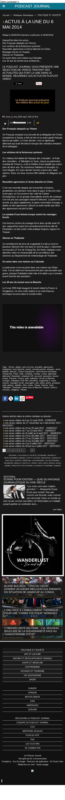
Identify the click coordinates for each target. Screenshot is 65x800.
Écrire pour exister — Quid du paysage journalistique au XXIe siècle (31, 481)
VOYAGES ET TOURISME (43, 466)
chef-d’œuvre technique (46, 371)
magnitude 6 (44, 380)
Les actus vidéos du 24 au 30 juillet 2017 (24, 435)
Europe (32, 688)
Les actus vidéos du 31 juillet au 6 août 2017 (26, 433)
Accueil (6, 15)
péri (37, 383)
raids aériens (8, 385)
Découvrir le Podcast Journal (32, 718)
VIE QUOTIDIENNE (52, 460)
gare (27, 378)
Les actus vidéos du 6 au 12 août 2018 (23, 420)
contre (44, 374)
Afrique (32, 693)
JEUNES (8, 466)
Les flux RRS (33, 744)
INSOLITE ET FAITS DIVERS (22, 466)
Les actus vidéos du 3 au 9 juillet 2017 (23, 443)
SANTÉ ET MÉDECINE (23, 460)
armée (28, 369)
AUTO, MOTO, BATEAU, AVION (49, 463)
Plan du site (32, 735)
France (21, 378)
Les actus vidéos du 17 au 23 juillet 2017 (24, 438)
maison (5, 383)
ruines (30, 385)
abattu (18, 367)
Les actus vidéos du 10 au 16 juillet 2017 (24, 441)
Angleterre (6, 369)
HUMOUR (57, 466)
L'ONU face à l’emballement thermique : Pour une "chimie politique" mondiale (32, 612)
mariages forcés (17, 383)
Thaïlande (16, 387)
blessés (13, 371)
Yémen (23, 390)
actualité (38, 367)
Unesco (53, 387)
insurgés (6, 380)
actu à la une (28, 367)
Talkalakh (6, 387)
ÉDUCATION (45, 458)
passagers (29, 383)
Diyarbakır (15, 376)
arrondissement (39, 369)
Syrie (51, 385)
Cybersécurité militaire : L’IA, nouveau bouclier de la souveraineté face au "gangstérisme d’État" (31, 631)
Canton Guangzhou (26, 371)
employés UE (27, 376)
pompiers (56, 383)
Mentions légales (33, 731)
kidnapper (15, 380)
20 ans (11, 367)
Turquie (46, 387)
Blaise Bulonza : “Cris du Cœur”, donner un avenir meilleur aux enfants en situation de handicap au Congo (32, 589)
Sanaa (37, 385)
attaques (50, 369)
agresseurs (48, 367)
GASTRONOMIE (38, 460)
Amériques (33, 705)
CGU (32, 727)
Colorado (28, 374)
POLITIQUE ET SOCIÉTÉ (49, 15)
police (48, 383)
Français (13, 378)
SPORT (34, 463)
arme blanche (18, 369)
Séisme (44, 385)
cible (21, 374)
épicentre (47, 376)
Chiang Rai (7, 374)
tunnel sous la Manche (32, 387)
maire (53, 380)
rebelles (18, 385)
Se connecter (32, 748)
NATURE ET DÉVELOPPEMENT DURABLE (32, 658)
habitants (34, 378)
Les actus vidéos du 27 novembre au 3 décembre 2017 (32, 423)
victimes (6, 390)
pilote (42, 383)
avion (58, 369)
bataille (5, 371)
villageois (15, 390)
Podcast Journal (32, 6)
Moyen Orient (32, 697)
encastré (38, 376)
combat (37, 374)
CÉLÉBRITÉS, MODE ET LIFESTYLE (17, 463)
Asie (32, 701)
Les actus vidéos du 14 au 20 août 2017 (24, 428)
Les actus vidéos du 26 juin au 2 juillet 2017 (25, 446)
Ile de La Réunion (47, 378)
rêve (25, 385)
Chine (15, 374)
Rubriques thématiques (23, 15)
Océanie (32, 709)
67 (32, 450)
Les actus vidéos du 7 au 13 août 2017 (23, 430)
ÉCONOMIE (42, 455)
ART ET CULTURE (33, 458)
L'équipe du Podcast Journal (32, 722)
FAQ (32, 739)
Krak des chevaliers (29, 380)
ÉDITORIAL (13, 455)
